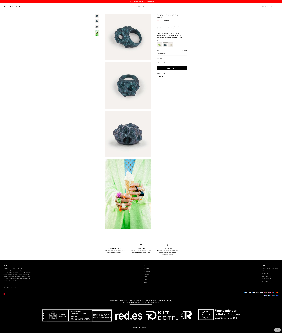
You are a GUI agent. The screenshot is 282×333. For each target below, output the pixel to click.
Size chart (184, 50)
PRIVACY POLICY (267, 273)
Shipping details (161, 73)
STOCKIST (147, 274)
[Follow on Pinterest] (12, 287)
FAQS (145, 282)
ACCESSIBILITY (266, 281)
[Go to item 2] (97, 21)
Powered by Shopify (138, 294)
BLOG (145, 277)
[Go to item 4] (97, 33)
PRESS (145, 279)
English (264, 6)
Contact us (160, 76)
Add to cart (172, 68)
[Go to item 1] (97, 16)
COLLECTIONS (20, 6)
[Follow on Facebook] (4, 287)
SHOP (5, 6)
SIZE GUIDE (147, 271)
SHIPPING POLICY (267, 276)
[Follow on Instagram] (8, 287)
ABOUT (12, 6)
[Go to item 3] (97, 27)
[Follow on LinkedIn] (15, 287)
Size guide (160, 58)
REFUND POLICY (266, 279)
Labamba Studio (144, 327)
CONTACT (146, 269)
